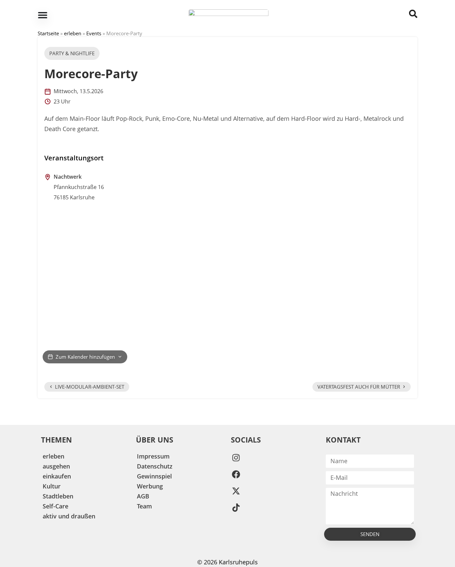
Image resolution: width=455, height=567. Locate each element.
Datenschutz (155, 466)
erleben (72, 33)
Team (144, 506)
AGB (143, 496)
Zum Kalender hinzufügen (85, 356)
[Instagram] (236, 458)
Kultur (52, 486)
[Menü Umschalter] (43, 15)
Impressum (153, 456)
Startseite (48, 33)
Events (93, 33)
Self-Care (55, 506)
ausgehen (56, 466)
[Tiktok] (236, 507)
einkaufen (57, 476)
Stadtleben (58, 496)
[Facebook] (236, 474)
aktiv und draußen (69, 516)
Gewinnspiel (154, 476)
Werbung (150, 486)
